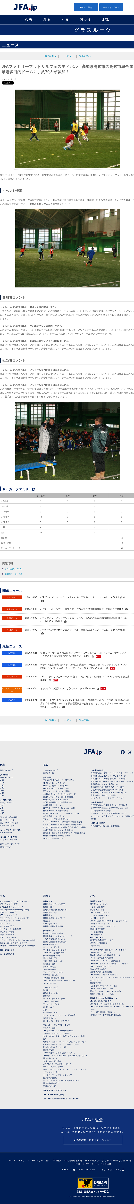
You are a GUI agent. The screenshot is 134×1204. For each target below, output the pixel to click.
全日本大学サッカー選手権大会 (55, 810)
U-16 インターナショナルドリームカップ (107, 798)
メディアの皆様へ (87, 1169)
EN (129, 7)
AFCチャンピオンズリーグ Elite (55, 785)
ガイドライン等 (49, 983)
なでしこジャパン (7, 802)
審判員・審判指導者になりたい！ (56, 909)
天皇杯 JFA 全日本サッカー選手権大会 (58, 780)
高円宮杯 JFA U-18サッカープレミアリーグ (108, 775)
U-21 (2, 782)
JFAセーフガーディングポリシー (56, 1033)
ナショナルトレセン (98, 909)
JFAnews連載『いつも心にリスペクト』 (59, 1052)
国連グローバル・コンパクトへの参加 (105, 991)
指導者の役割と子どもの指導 (55, 1047)
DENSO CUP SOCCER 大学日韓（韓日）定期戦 (62, 821)
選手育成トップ (96, 901)
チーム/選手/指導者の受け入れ (102, 1012)
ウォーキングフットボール (11, 920)
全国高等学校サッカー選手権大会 (104, 784)
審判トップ (47, 901)
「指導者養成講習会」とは (54, 938)
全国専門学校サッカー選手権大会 (56, 835)
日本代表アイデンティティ (11, 843)
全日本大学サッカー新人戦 (54, 816)
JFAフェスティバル (13, 568)
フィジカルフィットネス (53, 972)
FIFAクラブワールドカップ (54, 838)
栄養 (45, 1009)
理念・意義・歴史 (50, 958)
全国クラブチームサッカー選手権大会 (58, 796)
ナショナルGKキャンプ (99, 915)
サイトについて (17, 1160)
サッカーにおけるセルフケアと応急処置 (59, 1015)
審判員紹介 (47, 915)
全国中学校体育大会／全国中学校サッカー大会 (109, 807)
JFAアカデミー (96, 934)
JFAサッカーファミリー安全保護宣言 (105, 960)
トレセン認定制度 (97, 906)
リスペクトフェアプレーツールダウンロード (61, 1080)
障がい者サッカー (7, 934)
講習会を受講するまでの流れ (55, 941)
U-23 (2, 780)
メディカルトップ (50, 987)
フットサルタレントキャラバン (102, 926)
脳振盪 (46, 990)
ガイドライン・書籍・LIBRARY (56, 1020)
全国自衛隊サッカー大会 (53, 805)
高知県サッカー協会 (14, 573)
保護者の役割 (48, 1050)
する (66, 19)
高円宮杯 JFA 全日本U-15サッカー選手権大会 (109, 805)
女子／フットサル (7, 825)
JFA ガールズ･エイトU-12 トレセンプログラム (109, 920)
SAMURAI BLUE (6, 777)
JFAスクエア (5, 923)
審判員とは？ (48, 906)
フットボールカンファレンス (55, 950)
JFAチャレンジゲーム (8, 915)
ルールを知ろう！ (7, 954)
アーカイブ (67, 1169)
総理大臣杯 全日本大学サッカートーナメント (61, 813)
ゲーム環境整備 (96, 931)
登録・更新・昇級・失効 (53, 961)
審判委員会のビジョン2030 (54, 904)
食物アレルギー (49, 1006)
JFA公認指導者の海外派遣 (53, 977)
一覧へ (67, 56)
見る (47, 19)
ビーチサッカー (6, 832)
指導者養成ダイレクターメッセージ (57, 936)
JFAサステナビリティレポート (102, 988)
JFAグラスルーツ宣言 (8, 904)
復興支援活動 (95, 982)
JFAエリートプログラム (99, 912)
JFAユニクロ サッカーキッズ (11, 906)
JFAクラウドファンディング (54, 1090)
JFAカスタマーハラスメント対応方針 (92, 1163)
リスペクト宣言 (49, 1027)
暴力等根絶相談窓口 (51, 1083)
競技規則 (46, 920)
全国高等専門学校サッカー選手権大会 (58, 830)
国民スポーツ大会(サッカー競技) (56, 791)
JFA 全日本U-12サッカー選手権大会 (105, 825)
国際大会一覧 (48, 773)
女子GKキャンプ (97, 918)
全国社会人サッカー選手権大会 (55, 799)
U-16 (2, 793)
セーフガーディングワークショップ (57, 1074)
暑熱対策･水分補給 (51, 993)
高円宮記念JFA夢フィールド (101, 940)
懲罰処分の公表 (49, 1086)
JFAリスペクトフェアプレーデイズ (57, 1063)
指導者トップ (48, 930)
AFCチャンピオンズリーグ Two (55, 788)
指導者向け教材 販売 (51, 955)
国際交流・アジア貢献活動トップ (103, 998)
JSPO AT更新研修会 (51, 1001)
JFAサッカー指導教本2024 (54, 952)
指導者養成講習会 (50, 944)
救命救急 (46, 995)
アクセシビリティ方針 (38, 1160)
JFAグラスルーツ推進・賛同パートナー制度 (17, 945)
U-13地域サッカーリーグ (101, 810)
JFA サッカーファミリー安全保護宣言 (58, 1030)
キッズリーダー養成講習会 (11, 928)
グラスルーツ (93, 29)
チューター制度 (49, 966)
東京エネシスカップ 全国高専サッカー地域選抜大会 (64, 832)
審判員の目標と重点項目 (53, 926)
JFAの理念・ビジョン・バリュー (93, 1139)
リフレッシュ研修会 (51, 947)
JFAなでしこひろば (8, 912)
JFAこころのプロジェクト (100, 966)
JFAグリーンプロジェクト (100, 952)
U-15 (2, 795)
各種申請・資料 (49, 963)
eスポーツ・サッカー (8, 839)
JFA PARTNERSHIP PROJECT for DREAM (60, 1098)
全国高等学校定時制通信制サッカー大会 (107, 789)
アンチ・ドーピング (51, 1004)
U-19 (2, 785)
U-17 (2, 790)
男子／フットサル (7, 819)
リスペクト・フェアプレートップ (56, 1025)
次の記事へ (85, 56)
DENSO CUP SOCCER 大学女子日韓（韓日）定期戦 (64, 827)
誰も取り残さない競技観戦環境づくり (105, 955)
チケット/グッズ (111, 7)
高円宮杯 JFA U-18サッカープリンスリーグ (108, 778)
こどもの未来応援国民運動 (101, 971)
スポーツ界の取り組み (52, 1061)
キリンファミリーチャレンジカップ (14, 917)
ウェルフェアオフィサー (53, 1066)
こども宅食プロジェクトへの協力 (103, 985)
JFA (92, 895)
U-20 (2, 805)
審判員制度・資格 (50, 912)
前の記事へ (50, 56)
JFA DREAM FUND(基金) (53, 1094)
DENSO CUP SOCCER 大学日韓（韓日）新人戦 (62, 824)
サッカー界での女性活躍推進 (102, 958)
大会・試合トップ (50, 770)
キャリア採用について (110, 1169)
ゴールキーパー (49, 969)
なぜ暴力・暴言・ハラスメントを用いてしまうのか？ (64, 1041)
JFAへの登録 (86, 7)
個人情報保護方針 (73, 1160)
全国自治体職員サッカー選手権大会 (57, 802)
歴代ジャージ (5, 846)
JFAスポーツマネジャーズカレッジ (104, 974)
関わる (86, 19)
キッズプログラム (7, 926)
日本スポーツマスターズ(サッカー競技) (59, 807)
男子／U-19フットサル (9, 822)
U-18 (2, 787)
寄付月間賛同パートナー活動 (102, 994)
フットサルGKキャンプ (99, 923)
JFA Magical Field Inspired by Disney (14, 909)
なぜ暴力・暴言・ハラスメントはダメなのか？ (62, 1044)
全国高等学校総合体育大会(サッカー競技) (107, 787)
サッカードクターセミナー (54, 998)
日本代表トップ (6, 770)
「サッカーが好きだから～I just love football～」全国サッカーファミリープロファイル (19, 941)
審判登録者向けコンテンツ (54, 918)
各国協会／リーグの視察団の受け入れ (105, 1014)
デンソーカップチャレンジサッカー (57, 819)
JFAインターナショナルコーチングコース (60, 980)
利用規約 (57, 1160)
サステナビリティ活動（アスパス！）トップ (108, 949)
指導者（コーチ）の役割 (53, 933)
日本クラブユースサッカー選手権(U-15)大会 (108, 813)
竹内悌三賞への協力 (98, 969)
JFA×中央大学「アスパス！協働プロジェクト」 (109, 963)
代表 (29, 19)
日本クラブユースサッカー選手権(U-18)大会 (108, 792)
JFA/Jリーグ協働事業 (98, 942)
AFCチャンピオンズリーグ (54, 782)
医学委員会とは (49, 1018)
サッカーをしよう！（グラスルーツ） (15, 901)
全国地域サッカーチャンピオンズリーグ (59, 794)
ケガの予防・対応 (50, 1012)
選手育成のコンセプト (99, 904)
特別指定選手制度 (97, 929)
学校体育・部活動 (7, 931)
